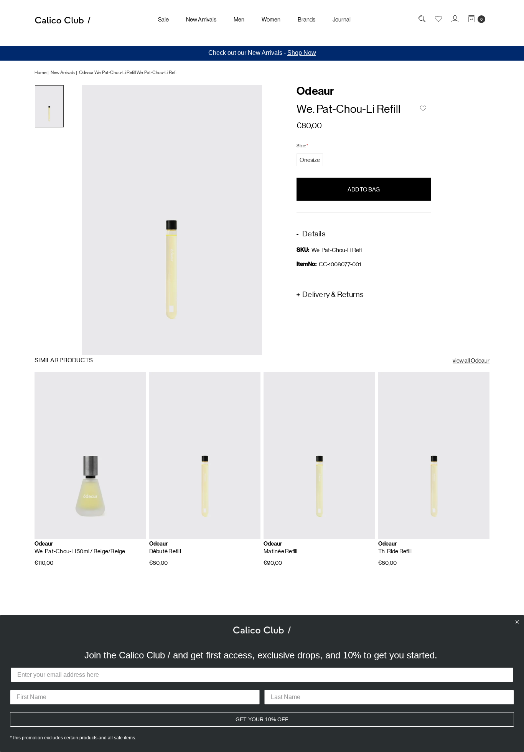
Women (271, 19)
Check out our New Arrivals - (262, 52)
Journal (342, 19)
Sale (163, 19)
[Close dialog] (517, 622)
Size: (302, 145)
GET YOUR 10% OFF (262, 719)
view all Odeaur (471, 360)
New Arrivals (201, 19)
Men (239, 19)
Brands (306, 19)
